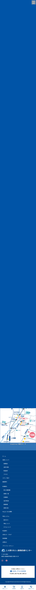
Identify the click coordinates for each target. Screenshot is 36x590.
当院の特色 (6, 467)
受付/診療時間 (6, 490)
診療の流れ (6, 508)
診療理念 (5, 463)
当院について (5, 460)
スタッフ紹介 (5, 478)
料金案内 (4, 531)
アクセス (5, 474)
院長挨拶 (5, 471)
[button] (18, 444)
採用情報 (4, 538)
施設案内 (4, 482)
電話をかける (31, 588)
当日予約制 (6, 501)
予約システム (5, 516)
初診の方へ (6, 520)
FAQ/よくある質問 (7, 511)
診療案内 (4, 486)
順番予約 (22, 588)
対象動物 (5, 497)
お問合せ (4, 542)
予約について (6, 523)
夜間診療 (5, 504)
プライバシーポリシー (8, 546)
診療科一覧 (6, 493)
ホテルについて (7, 527)
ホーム (4, 456)
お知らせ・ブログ (7, 534)
